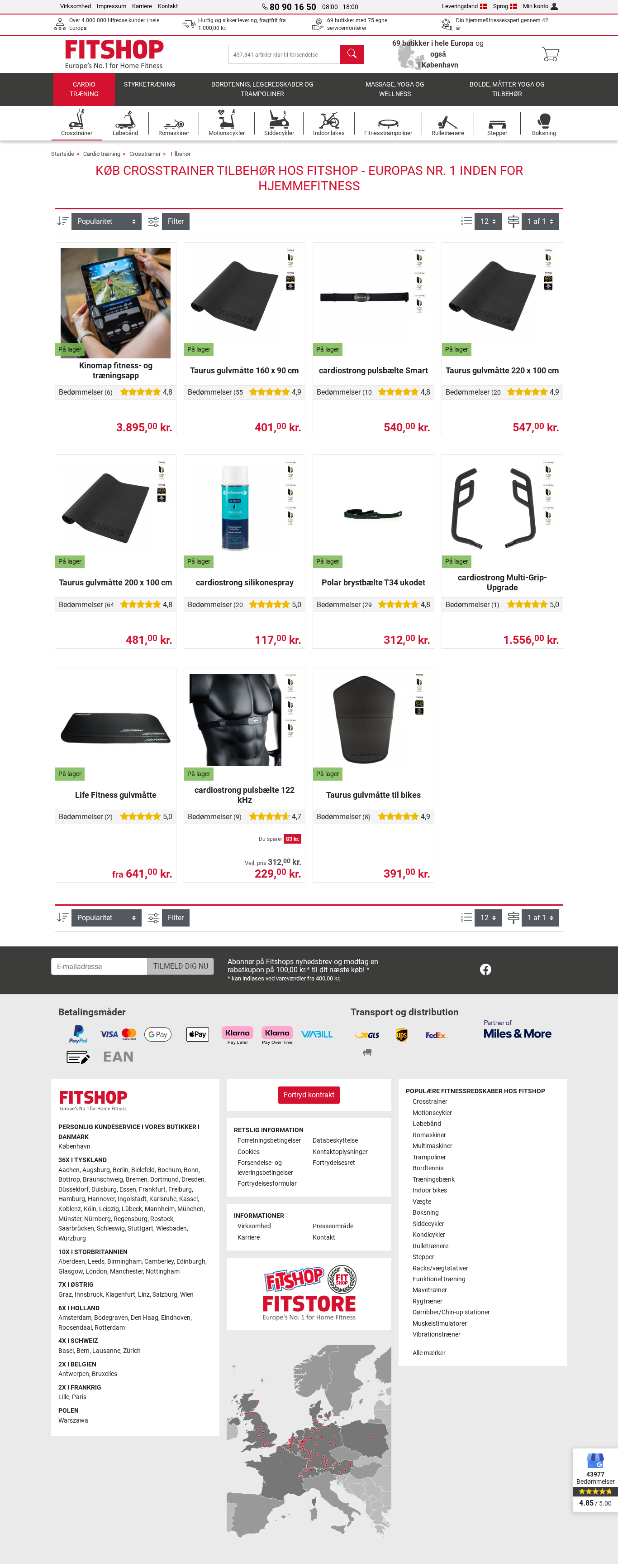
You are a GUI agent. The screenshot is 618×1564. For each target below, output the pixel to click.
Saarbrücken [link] (76, 1228)
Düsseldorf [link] (73, 1189)
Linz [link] (144, 1295)
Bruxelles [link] (104, 1374)
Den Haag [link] (144, 1318)
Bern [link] (83, 1351)
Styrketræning (150, 84)
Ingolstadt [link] (132, 1199)
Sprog (500, 6)
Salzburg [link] (164, 1295)
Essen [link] (127, 1189)
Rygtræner (427, 1301)
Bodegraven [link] (111, 1318)
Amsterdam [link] (74, 1318)
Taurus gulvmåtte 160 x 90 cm (244, 370)
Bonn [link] (191, 1170)
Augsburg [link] (96, 1170)
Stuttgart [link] (140, 1228)
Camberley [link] (159, 1261)
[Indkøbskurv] (553, 54)
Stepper (423, 1257)
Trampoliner (429, 1157)
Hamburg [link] (71, 1199)
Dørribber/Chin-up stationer (451, 1312)
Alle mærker (429, 1353)
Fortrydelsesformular (267, 1183)
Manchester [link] (126, 1271)
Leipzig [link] (109, 1209)
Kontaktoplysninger (340, 1152)
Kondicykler (429, 1235)
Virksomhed (75, 6)
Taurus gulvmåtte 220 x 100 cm (502, 370)
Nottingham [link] (163, 1271)
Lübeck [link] (132, 1209)
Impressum (111, 6)
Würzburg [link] (72, 1238)
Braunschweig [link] (103, 1179)
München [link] (190, 1209)
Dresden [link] (192, 1179)
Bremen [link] (136, 1179)
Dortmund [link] (164, 1179)
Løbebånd (427, 1124)
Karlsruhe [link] (162, 1199)
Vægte (422, 1202)
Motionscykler (432, 1113)
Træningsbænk (434, 1179)
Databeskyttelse (335, 1140)
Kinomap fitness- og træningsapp (115, 370)
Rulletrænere (430, 1246)
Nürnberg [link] (97, 1219)
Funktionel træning (439, 1279)
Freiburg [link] (180, 1189)
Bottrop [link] (69, 1179)
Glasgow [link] (70, 1271)
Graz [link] (65, 1295)
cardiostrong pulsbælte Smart (373, 370)
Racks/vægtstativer (440, 1268)
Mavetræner (430, 1290)
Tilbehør (180, 153)
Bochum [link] (169, 1170)
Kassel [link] (188, 1199)
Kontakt (168, 6)
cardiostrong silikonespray (245, 582)
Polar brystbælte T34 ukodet (373, 582)
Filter (176, 221)
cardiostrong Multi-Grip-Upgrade (502, 582)
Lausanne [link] (106, 1351)
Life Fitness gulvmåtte (116, 795)
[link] (485, 971)
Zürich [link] (132, 1351)
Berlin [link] (120, 1170)
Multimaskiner (432, 1146)
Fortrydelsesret (334, 1163)
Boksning (426, 1212)
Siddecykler (428, 1224)
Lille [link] (63, 1397)
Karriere (142, 6)
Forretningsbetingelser (269, 1140)
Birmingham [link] (124, 1261)
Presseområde (333, 1226)
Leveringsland (460, 6)
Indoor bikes (430, 1190)
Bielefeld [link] (143, 1170)
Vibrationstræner (437, 1334)
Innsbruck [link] (89, 1295)
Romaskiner (429, 1135)
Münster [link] (69, 1219)
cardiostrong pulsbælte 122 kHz (245, 795)
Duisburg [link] (104, 1189)
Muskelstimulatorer (440, 1323)
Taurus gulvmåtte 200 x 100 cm (115, 582)
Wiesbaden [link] (171, 1228)
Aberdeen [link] (71, 1261)
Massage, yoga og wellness (395, 89)
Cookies (249, 1152)
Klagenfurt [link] (120, 1295)
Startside (62, 153)
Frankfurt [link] (152, 1189)
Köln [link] (90, 1209)
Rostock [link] (161, 1219)
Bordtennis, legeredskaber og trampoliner (262, 89)
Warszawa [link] (73, 1420)
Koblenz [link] (69, 1209)
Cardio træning (84, 89)
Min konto (535, 6)
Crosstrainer (145, 153)
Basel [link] (66, 1351)
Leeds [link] (96, 1261)
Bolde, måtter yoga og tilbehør (507, 89)
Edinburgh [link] (190, 1261)
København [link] (74, 1146)
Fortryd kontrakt (309, 1095)
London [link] (96, 1271)
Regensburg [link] (130, 1219)
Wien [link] (187, 1295)
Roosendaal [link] (75, 1328)
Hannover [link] (101, 1199)
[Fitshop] (114, 53)
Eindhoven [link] (175, 1318)
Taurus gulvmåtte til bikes (373, 795)
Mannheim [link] (160, 1209)
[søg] (352, 54)
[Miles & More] (518, 1028)
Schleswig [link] (111, 1228)
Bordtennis (428, 1168)
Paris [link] (79, 1397)
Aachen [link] (69, 1170)
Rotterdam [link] (110, 1328)
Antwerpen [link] (73, 1374)
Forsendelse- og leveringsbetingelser (265, 1168)
